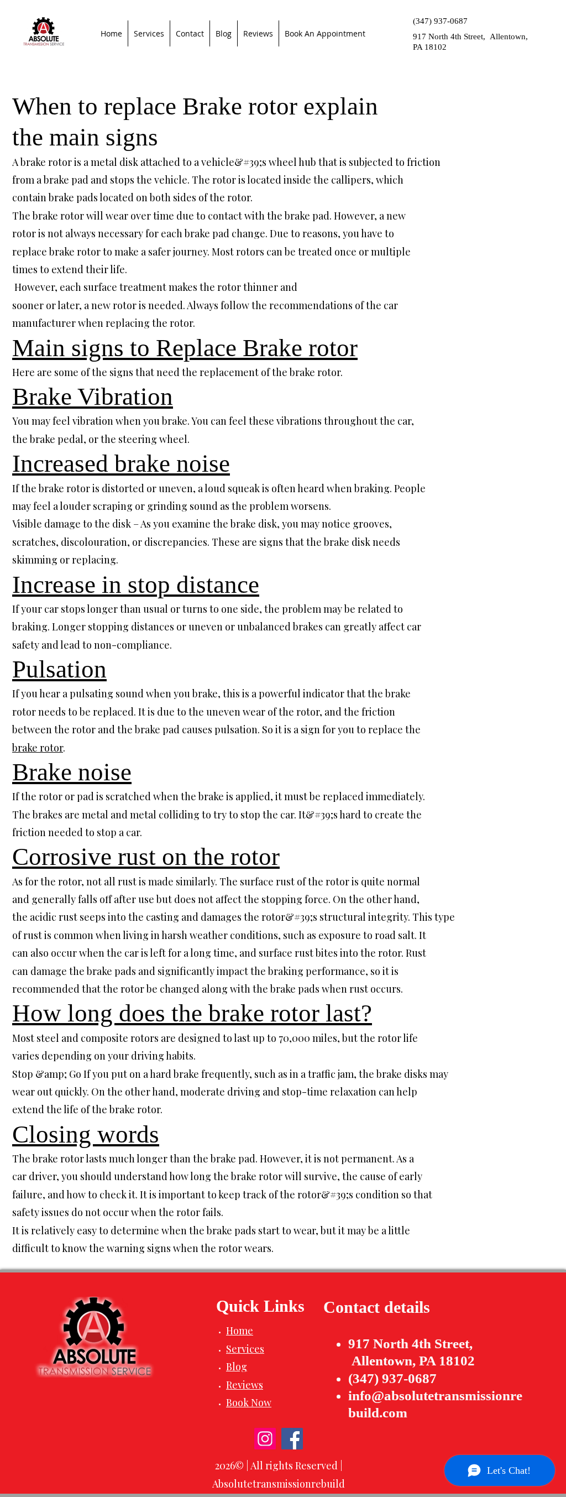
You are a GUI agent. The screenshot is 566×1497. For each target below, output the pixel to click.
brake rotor (37, 747)
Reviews (244, 1384)
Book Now (248, 1402)
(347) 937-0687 (440, 21)
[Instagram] (265, 1438)
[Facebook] (292, 1438)
